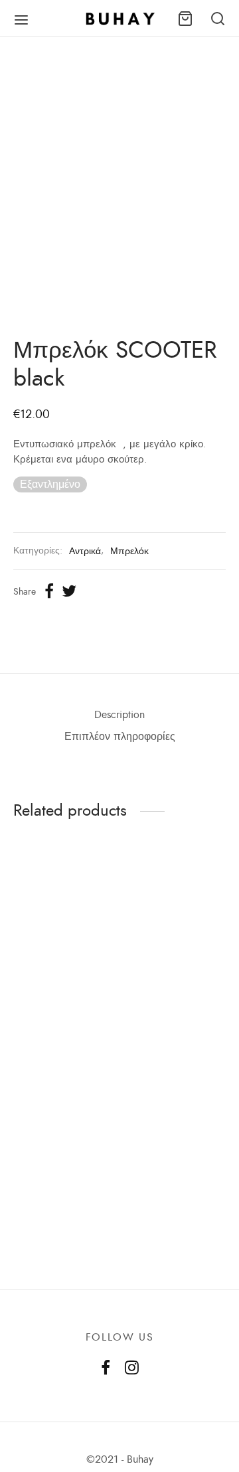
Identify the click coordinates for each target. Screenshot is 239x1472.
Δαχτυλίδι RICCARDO (155, 1241)
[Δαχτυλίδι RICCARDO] (177, 1154)
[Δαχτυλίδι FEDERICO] (61, 948)
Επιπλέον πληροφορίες (119, 736)
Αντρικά (85, 550)
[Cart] (185, 19)
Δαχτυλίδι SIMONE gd (173, 1035)
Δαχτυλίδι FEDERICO (37, 1035)
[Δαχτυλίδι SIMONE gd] (177, 948)
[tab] (119, 714)
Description (119, 714)
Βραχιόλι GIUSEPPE (59, 1235)
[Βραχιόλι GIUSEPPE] (61, 1154)
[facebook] (105, 1369)
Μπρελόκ (129, 550)
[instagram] (132, 1369)
